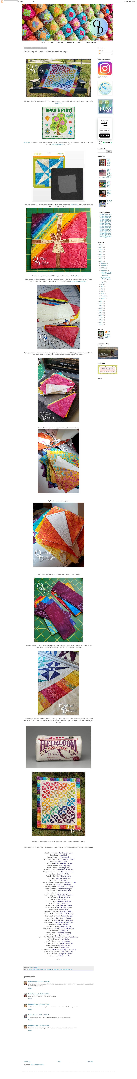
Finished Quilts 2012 (105, 230)
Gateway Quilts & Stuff (64, 901)
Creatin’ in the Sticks (64, 884)
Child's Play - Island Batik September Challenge (106, 274)
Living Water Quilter (65, 954)
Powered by (100, 143)
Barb (29, 994)
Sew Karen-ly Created (63, 918)
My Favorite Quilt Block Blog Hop (106, 278)
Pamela (30, 1015)
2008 (100, 324)
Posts (101, 51)
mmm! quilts (64, 947)
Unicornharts (63, 880)
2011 (100, 317)
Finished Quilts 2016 (105, 225)
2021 (100, 256)
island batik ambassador (66, 969)
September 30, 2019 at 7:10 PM (40, 994)
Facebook (60, 42)
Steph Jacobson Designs (66, 886)
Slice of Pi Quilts (63, 924)
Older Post (90, 1061)
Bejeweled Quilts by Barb (64, 870)
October (103, 268)
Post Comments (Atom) (37, 1064)
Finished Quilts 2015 (105, 226)
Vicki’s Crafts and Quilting (65, 928)
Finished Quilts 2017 (105, 223)
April (102, 291)
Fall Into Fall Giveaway (109, 193)
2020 (100, 259)
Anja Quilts (63, 861)
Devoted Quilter (64, 897)
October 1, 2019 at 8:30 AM (41, 1004)
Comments (103, 54)
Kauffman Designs (65, 889)
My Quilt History (91, 42)
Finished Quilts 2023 (105, 214)
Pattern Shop (70, 42)
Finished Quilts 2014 (105, 227)
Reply (30, 988)
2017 (100, 303)
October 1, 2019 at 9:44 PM (41, 1025)
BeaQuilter (62, 899)
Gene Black (63, 855)
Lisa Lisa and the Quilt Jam (63, 920)
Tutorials (80, 42)
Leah (31, 967)
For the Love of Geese (64, 905)
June (102, 286)
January (103, 298)
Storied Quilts (66, 876)
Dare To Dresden (109, 202)
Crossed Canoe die (57, 144)
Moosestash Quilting (64, 891)
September (104, 270)
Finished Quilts (31, 969)
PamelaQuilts (65, 857)
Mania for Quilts (70, 882)
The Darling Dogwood (65, 895)
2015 (100, 308)
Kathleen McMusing (66, 914)
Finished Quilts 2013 (105, 229)
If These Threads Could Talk (64, 922)
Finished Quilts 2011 (105, 232)
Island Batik (74, 204)
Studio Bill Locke (62, 903)
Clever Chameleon (67, 872)
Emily (30, 981)
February (103, 296)
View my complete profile (107, 336)
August (103, 282)
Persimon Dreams (63, 893)
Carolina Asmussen (65, 853)
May (102, 289)
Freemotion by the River (66, 859)
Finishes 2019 (50, 969)
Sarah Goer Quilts (63, 874)
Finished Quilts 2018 (105, 222)
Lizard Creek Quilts (66, 943)
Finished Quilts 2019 (41, 969)
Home (43, 42)
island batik (56, 969)
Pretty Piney (66, 865)
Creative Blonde (65, 926)
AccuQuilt (58, 103)
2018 (100, 301)
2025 (100, 247)
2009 (100, 322)
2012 (100, 315)
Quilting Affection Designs (63, 863)
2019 (100, 261)
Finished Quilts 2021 (105, 217)
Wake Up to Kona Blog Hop (108, 184)
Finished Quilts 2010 (105, 233)
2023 (100, 252)
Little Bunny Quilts (64, 945)
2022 (100, 254)
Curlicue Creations (65, 941)
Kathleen (30, 1004)
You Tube (50, 42)
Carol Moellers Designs (64, 916)
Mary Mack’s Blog (66, 912)
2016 (100, 306)
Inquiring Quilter (64, 868)
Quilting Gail (64, 931)
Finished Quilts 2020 (105, 219)
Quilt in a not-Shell (65, 935)
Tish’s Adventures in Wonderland (66, 937)
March (103, 293)
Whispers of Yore (65, 956)
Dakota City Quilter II (63, 878)
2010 (100, 320)
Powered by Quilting (64, 933)
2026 (100, 245)
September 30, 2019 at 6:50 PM (40, 981)
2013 (100, 313)
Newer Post (27, 1061)
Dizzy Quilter (65, 939)
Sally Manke (63, 910)
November (104, 265)
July (102, 284)
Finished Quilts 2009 (105, 235)
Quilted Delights (62, 907)
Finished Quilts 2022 (105, 216)
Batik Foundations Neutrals (78, 281)
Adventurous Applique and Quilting (64, 949)
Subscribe (104, 135)
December (104, 263)
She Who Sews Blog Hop (108, 162)
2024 (100, 249)
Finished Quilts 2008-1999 (105, 237)
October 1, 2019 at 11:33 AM (41, 1015)
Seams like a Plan (67, 952)
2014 (100, 310)
